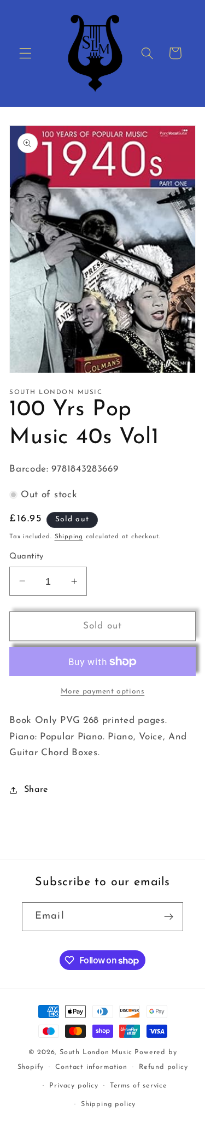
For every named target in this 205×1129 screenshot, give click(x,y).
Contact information (91, 1067)
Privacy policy (73, 1086)
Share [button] (36, 789)
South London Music (96, 1052)
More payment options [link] (103, 691)
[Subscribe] (169, 917)
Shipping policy (108, 1104)
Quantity (26, 556)
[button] (25, 53)
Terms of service (138, 1086)
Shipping (69, 536)
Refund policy (163, 1067)
